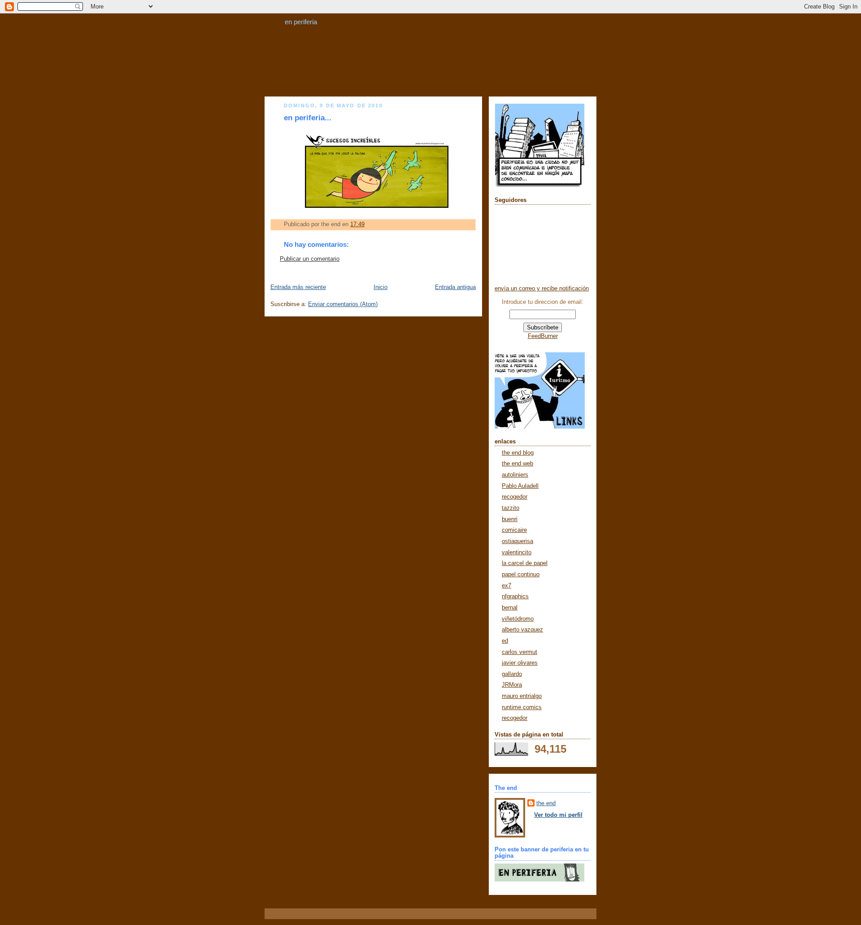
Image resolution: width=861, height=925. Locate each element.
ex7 (506, 586)
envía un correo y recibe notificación (542, 288)
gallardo (512, 674)
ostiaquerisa (517, 541)
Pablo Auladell (520, 486)
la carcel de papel (525, 563)
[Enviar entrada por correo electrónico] (367, 224)
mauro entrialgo (522, 696)
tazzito (510, 508)
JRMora (512, 685)
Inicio (380, 287)
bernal (509, 608)
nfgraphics (515, 596)
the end (546, 803)
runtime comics (522, 707)
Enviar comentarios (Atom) (343, 304)
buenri (509, 519)
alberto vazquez (522, 630)
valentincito (516, 552)
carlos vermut (519, 652)
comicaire (514, 530)
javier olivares (520, 663)
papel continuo (520, 574)
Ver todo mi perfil (558, 815)
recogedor (514, 497)
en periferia (301, 22)
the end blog (518, 453)
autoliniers (515, 475)
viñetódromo (518, 619)
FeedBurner (543, 336)
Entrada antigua (455, 287)
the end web (517, 463)
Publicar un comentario (309, 259)
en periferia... (307, 118)
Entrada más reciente (298, 287)
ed (505, 641)
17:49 (357, 224)
